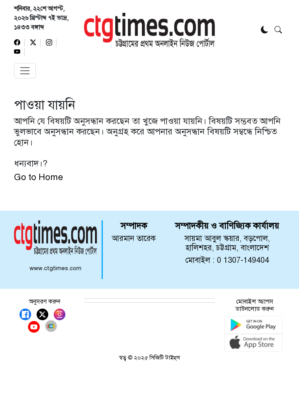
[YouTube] (19, 52)
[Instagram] (51, 43)
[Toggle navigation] (25, 71)
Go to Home (38, 176)
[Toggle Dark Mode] (264, 30)
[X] (35, 43)
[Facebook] (19, 43)
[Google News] (51, 326)
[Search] (278, 30)
